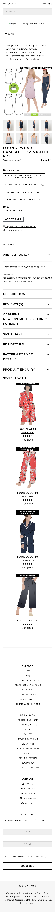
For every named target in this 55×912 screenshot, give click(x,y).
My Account (9, 4)
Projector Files (28, 725)
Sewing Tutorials (28, 739)
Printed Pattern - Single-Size (23, 200)
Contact (30, 784)
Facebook (29, 788)
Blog (28, 729)
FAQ (28, 675)
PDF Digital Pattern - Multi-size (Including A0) (23, 176)
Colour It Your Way (28, 767)
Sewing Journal (28, 758)
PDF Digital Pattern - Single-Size (23, 185)
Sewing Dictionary (28, 748)
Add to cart (13, 219)
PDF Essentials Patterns (15, 278)
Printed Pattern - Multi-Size (23, 192)
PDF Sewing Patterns (23, 281)
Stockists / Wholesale (28, 685)
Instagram (29, 798)
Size (6, 207)
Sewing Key (28, 763)
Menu (12, 34)
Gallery (28, 734)
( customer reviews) (12, 160)
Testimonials (28, 694)
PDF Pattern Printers (28, 680)
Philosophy (28, 753)
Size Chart (28, 744)
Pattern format (11, 170)
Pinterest (29, 793)
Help (28, 671)
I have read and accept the (29, 856)
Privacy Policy (28, 699)
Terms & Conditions (28, 704)
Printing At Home (28, 720)
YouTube (30, 803)
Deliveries (28, 690)
